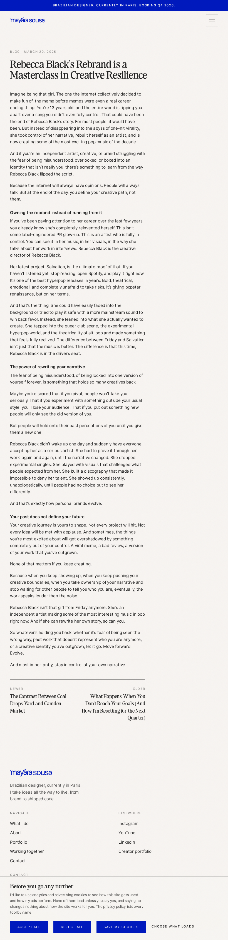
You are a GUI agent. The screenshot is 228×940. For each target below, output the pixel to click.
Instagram (128, 823)
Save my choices (121, 927)
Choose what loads (173, 926)
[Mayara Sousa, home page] (27, 20)
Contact (18, 860)
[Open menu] (212, 20)
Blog (15, 51)
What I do (19, 823)
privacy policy (114, 906)
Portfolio (18, 842)
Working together (27, 851)
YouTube (126, 832)
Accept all (29, 927)
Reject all (72, 927)
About (16, 832)
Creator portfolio (135, 851)
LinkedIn (126, 842)
